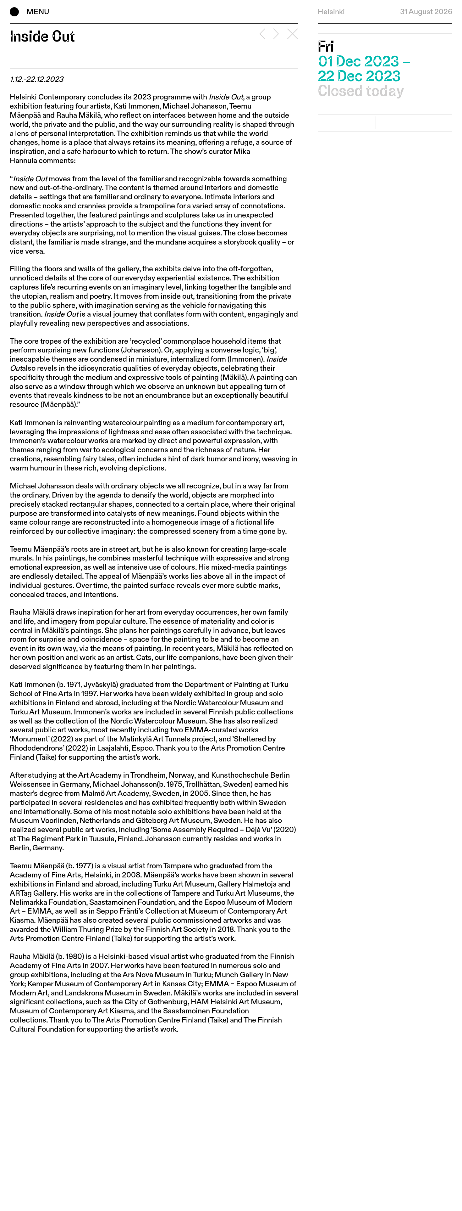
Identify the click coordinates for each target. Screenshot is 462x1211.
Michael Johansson (194, 106)
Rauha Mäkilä (78, 115)
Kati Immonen (136, 106)
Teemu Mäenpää (37, 866)
